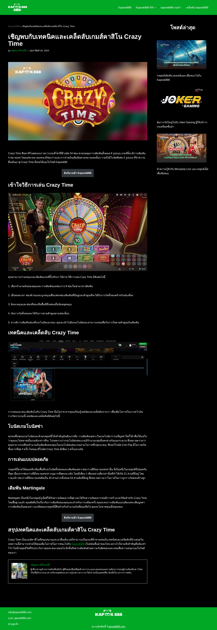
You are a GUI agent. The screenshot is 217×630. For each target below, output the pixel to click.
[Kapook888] (17, 7)
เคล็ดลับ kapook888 (197, 7)
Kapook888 (124, 7)
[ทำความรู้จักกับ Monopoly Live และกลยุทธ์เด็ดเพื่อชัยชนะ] (181, 149)
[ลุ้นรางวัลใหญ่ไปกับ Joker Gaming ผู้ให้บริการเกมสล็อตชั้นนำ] (181, 102)
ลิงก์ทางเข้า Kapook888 (77, 173)
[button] (155, 7)
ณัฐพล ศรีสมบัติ (18, 50)
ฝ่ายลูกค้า (13, 624)
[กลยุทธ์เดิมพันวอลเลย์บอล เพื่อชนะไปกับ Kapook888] (181, 55)
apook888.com (116, 626)
